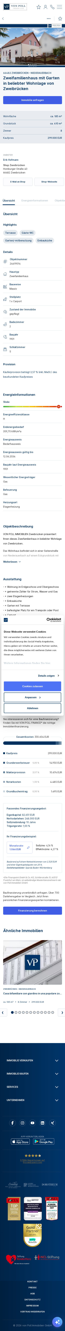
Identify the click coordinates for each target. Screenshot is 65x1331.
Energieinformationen (35, 200)
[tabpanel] (32, 45)
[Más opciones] (48, 18)
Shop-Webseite (49, 181)
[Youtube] (32, 1123)
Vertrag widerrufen (32, 1311)
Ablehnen (32, 708)
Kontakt (32, 1281)
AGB (32, 1293)
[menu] (59, 7)
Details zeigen (46, 675)
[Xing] (52, 1123)
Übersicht (9, 200)
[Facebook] (12, 1123)
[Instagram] (22, 1123)
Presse (32, 1287)
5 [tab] (35, 64)
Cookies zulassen (32, 686)
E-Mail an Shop (17, 181)
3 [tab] (32, 64)
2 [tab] (30, 64)
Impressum (32, 1305)
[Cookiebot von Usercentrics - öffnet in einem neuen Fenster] (46, 620)
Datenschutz (32, 1299)
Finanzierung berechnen (32, 910)
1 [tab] (28, 64)
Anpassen (30, 697)
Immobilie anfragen (32, 100)
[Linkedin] (42, 1123)
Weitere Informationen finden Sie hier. (27, 663)
